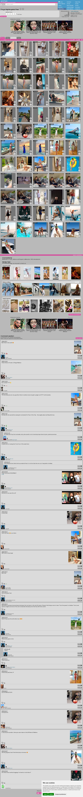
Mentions (60, 7)
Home (61, 2)
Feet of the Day (70, 5)
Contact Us (77, 9)
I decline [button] (51, 794)
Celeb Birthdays (70, 7)
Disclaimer (77, 7)
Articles (68, 3)
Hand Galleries (70, 9)
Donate (76, 3)
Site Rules (69, 2)
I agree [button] (45, 794)
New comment (79, 338)
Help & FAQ (77, 2)
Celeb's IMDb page (74, 11)
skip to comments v (77, 255)
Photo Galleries (61, 3)
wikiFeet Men (61, 9)
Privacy (77, 5)
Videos (59, 5)
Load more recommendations (74, 314)
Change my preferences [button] (60, 794)
